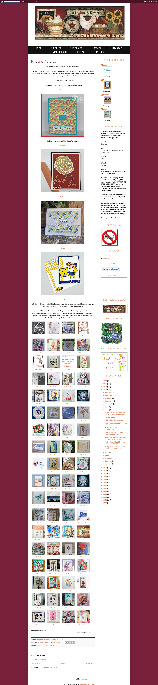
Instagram (116, 48)
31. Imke (68, 454)
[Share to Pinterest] (74, 642)
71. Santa (68, 624)
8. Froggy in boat (83, 352)
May (107, 452)
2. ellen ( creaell (53, 335)
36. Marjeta (82, 471)
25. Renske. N (38, 437)
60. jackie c (82, 573)
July (107, 407)
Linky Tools (80, 632)
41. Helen (38, 505)
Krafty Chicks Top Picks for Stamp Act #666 (115, 443)
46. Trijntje (53, 522)
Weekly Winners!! (111, 417)
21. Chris (38, 420)
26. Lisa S (53, 437)
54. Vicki (53, 556)
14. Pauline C (53, 386)
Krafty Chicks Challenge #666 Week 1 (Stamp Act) (115, 447)
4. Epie (82, 335)
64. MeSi (83, 590)
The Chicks (76, 48)
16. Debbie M (83, 386)
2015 (105, 488)
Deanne (63, 90)
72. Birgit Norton (83, 624)
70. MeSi (53, 624)
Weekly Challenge (46, 645)
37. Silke (38, 488)
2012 (105, 497)
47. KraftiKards (67, 522)
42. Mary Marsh (53, 505)
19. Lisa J (68, 403)
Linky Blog (88, 632)
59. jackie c (68, 573)
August (108, 404)
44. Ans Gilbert (83, 505)
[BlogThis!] (68, 642)
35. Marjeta (68, 471)
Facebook (96, 48)
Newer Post (36, 663)
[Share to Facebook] (72, 642)
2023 (105, 389)
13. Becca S (38, 386)
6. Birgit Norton (53, 352)
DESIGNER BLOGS (87, 684)
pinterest (59, 639)
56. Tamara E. (83, 556)
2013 (105, 494)
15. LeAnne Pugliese (68, 386)
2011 (105, 500)
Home (38, 48)
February (108, 461)
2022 (105, 468)
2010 (105, 503)
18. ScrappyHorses (53, 403)
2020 (105, 473)
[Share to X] (70, 642)
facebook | (42, 639)
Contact (81, 51)
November (109, 395)
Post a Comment (40, 659)
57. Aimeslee (38, 573)
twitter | (51, 639)
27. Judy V (68, 437)
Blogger (83, 679)
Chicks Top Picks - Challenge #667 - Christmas (115, 433)
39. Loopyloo (68, 488)
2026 (105, 381)
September (109, 401)
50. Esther (53, 539)
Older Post (90, 663)
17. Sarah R (38, 403)
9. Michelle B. (38, 369)
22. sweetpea (53, 420)
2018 (105, 479)
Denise (105, 65)
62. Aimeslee (53, 590)
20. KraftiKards (82, 403)
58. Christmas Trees (53, 573)
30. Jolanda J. (53, 454)
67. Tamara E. (68, 607)
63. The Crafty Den (68, 590)
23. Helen (68, 420)
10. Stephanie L (53, 369)
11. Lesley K (68, 369)
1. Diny (38, 335)
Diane (105, 109)
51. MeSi (68, 539)
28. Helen (83, 437)
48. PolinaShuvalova (82, 522)
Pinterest (100, 51)
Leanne (106, 95)
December (109, 392)
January (108, 464)
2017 (105, 482)
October (108, 398)
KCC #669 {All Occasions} (114, 420)
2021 (105, 470)
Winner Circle (59, 51)
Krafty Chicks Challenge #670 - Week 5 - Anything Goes (115, 413)
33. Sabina (38, 471)
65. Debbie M (38, 607)
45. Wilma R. (38, 522)
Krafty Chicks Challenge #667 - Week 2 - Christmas (115, 438)
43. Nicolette (68, 505)
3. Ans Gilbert (68, 335)
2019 (105, 476)
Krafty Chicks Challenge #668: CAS (114, 428)
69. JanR (38, 624)
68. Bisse (83, 607)
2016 (105, 485)
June (107, 410)
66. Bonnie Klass (53, 607)
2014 (105, 491)
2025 (105, 384)
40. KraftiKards (82, 488)
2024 (105, 387)
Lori (63, 299)
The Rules (56, 48)
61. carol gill (38, 590)
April (107, 455)
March (107, 458)
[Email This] (66, 642)
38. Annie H (53, 488)
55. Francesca (68, 556)
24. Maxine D (83, 420)
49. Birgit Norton (38, 539)
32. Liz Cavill (83, 454)
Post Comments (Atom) (49, 667)
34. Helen (53, 471)
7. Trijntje (68, 352)
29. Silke (38, 454)
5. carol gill (38, 352)
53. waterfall (38, 556)
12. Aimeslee (83, 369)
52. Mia (82, 539)
